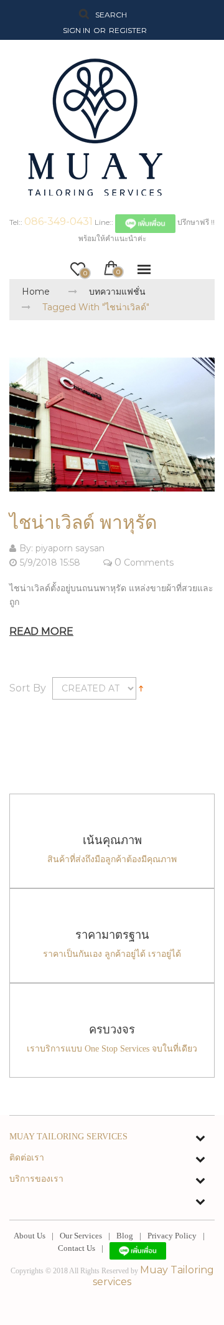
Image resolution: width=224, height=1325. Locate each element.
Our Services (81, 1235)
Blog (124, 1235)
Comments (149, 562)
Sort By (27, 688)
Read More (41, 631)
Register (128, 30)
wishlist (84, 270)
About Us (29, 1235)
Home (36, 291)
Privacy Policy (172, 1235)
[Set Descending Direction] (141, 687)
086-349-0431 (58, 221)
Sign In (76, 30)
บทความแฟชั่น (117, 291)
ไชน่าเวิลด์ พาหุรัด (83, 522)
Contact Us (76, 1248)
